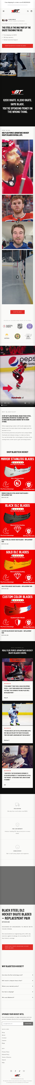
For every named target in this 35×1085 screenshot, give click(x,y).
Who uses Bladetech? (8, 997)
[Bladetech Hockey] (15, 11)
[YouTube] (23, 1071)
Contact (4, 1038)
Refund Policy (5, 1054)
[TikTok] (19, 1071)
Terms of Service (6, 1057)
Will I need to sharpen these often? (12, 980)
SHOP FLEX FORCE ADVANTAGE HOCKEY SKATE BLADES (17, 947)
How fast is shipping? (8, 992)
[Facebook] (15, 1071)
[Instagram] (11, 1071)
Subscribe (28, 1023)
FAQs (3, 1062)
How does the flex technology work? (12, 975)
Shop (3, 1032)
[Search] (27, 11)
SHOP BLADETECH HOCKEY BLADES (15, 45)
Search (4, 1060)
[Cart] (31, 11)
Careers (4, 1040)
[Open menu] (3, 11)
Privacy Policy (5, 1052)
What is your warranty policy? (10, 986)
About (3, 1035)
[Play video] (17, 376)
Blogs (3, 1043)
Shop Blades (17, 312)
